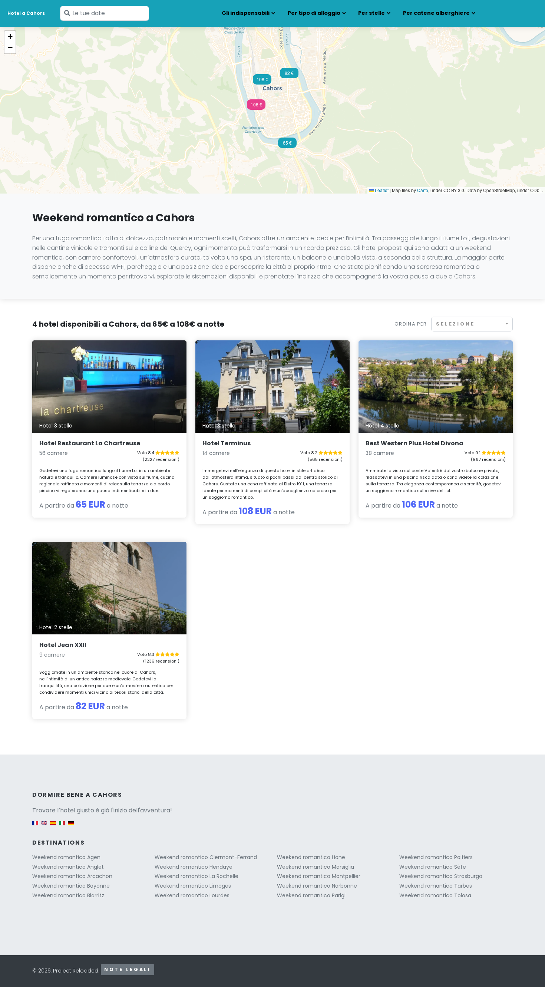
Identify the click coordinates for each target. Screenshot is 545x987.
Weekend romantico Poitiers (436, 857)
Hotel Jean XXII (62, 645)
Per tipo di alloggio (314, 13)
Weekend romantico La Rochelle (196, 876)
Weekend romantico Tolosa (435, 895)
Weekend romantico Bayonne (71, 885)
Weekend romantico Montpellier (318, 876)
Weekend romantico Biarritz (68, 895)
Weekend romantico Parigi (311, 895)
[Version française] (35, 826)
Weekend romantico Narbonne (317, 885)
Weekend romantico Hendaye (193, 867)
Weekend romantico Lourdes (192, 895)
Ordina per (410, 324)
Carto (422, 190)
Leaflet (381, 190)
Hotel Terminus (226, 443)
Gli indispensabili (246, 13)
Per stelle (371, 13)
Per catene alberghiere (436, 13)
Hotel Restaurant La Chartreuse (89, 443)
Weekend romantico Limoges (193, 885)
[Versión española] (53, 826)
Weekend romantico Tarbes (435, 885)
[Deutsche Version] (71, 826)
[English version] (44, 826)
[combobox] (472, 324)
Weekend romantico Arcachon (72, 876)
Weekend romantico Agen (66, 857)
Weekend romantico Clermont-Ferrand (206, 857)
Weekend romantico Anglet (68, 867)
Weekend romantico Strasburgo (440, 876)
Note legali (127, 969)
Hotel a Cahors (26, 13)
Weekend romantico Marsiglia (315, 867)
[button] (256, 106)
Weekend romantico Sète (432, 867)
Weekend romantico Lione (311, 857)
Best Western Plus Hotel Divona (414, 443)
